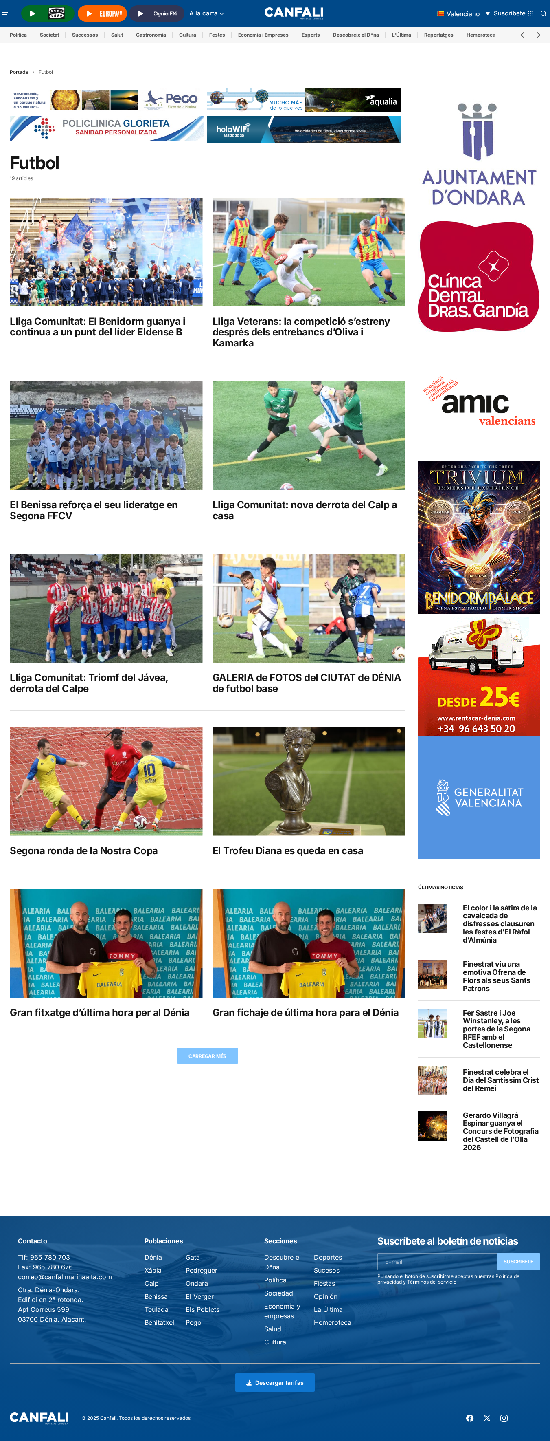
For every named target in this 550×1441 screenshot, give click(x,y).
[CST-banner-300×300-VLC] (479, 797)
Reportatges (439, 35)
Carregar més (207, 1056)
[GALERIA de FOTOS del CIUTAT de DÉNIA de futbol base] (309, 608)
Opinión (325, 1296)
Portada (19, 72)
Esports (311, 35)
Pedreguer (201, 1270)
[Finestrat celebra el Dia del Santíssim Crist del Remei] (432, 1080)
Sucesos (327, 1270)
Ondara (197, 1283)
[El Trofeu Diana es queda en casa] (309, 781)
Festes (217, 35)
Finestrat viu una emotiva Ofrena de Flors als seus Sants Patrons (496, 976)
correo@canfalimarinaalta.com (65, 1277)
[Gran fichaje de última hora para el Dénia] (309, 943)
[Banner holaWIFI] (304, 129)
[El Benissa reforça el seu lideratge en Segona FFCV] (106, 435)
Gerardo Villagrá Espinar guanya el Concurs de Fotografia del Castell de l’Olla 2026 (500, 1131)
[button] (5, 13)
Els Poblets (202, 1309)
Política (18, 35)
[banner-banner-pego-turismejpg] (107, 99)
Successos (85, 35)
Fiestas (324, 1283)
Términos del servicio (431, 1282)
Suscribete (518, 1261)
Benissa (156, 1296)
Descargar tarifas (279, 1382)
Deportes (328, 1257)
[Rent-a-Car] (479, 675)
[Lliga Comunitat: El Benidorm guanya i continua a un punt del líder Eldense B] (106, 252)
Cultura (187, 35)
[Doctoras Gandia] (479, 277)
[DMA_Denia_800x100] (304, 99)
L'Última (401, 35)
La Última (328, 1309)
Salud (272, 1329)
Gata (193, 1257)
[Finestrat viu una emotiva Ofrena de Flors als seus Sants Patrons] (432, 974)
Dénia (153, 1257)
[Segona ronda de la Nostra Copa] (106, 781)
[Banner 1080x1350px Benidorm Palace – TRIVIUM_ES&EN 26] (479, 537)
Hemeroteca (332, 1322)
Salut (117, 35)
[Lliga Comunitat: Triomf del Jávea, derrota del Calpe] (106, 608)
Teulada (157, 1309)
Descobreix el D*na (356, 35)
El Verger (200, 1296)
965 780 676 (53, 1267)
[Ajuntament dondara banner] (479, 155)
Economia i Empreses (263, 35)
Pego (194, 1322)
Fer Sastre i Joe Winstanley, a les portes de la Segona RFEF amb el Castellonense (496, 1029)
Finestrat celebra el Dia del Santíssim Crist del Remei (501, 1080)
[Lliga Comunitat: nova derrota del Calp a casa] (309, 435)
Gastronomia (151, 35)
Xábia (153, 1270)
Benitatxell (160, 1322)
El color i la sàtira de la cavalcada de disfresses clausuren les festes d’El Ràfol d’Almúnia (500, 924)
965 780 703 (50, 1257)
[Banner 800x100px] (107, 127)
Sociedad (278, 1293)
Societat (49, 35)
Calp (152, 1283)
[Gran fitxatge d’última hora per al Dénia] (106, 943)
